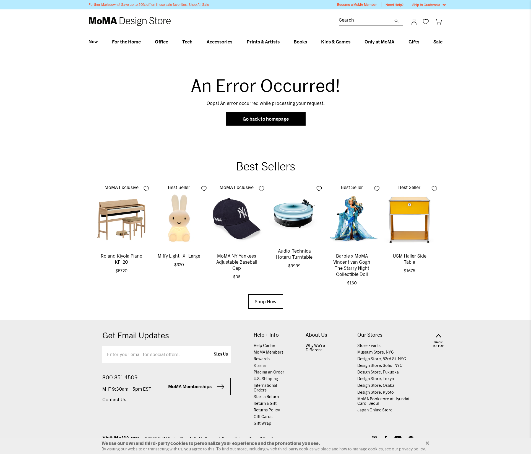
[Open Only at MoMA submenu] (397, 42)
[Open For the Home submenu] (143, 42)
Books (300, 41)
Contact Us (114, 399)
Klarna (260, 365)
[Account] (414, 21)
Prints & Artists (263, 41)
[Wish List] (426, 21)
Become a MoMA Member (357, 4)
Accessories (219, 41)
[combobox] (366, 20)
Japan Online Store (374, 410)
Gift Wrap (262, 423)
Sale (437, 41)
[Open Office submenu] (170, 42)
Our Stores (369, 335)
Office (161, 41)
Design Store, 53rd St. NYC (381, 358)
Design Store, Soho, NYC (379, 365)
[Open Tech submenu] (195, 42)
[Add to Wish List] (146, 188)
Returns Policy (267, 410)
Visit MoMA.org (120, 438)
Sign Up (221, 354)
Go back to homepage (266, 118)
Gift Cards (263, 416)
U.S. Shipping (266, 378)
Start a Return (266, 396)
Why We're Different (315, 347)
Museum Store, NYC (375, 352)
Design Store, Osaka (375, 385)
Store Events (369, 345)
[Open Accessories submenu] (234, 42)
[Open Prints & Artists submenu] (282, 42)
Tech (187, 41)
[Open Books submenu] (309, 42)
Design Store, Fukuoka (378, 372)
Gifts (413, 41)
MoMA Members (268, 352)
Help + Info (266, 335)
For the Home (126, 41)
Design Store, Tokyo (375, 378)
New (93, 41)
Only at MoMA (379, 41)
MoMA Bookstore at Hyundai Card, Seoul (383, 401)
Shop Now (266, 301)
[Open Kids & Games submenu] (353, 42)
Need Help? (395, 5)
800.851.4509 (119, 377)
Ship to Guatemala (426, 5)
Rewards (262, 358)
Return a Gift (265, 403)
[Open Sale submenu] (445, 42)
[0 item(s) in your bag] (438, 21)
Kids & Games (335, 41)
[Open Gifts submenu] (421, 42)
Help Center (264, 345)
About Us (316, 335)
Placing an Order (269, 372)
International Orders (265, 387)
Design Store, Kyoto (375, 392)
